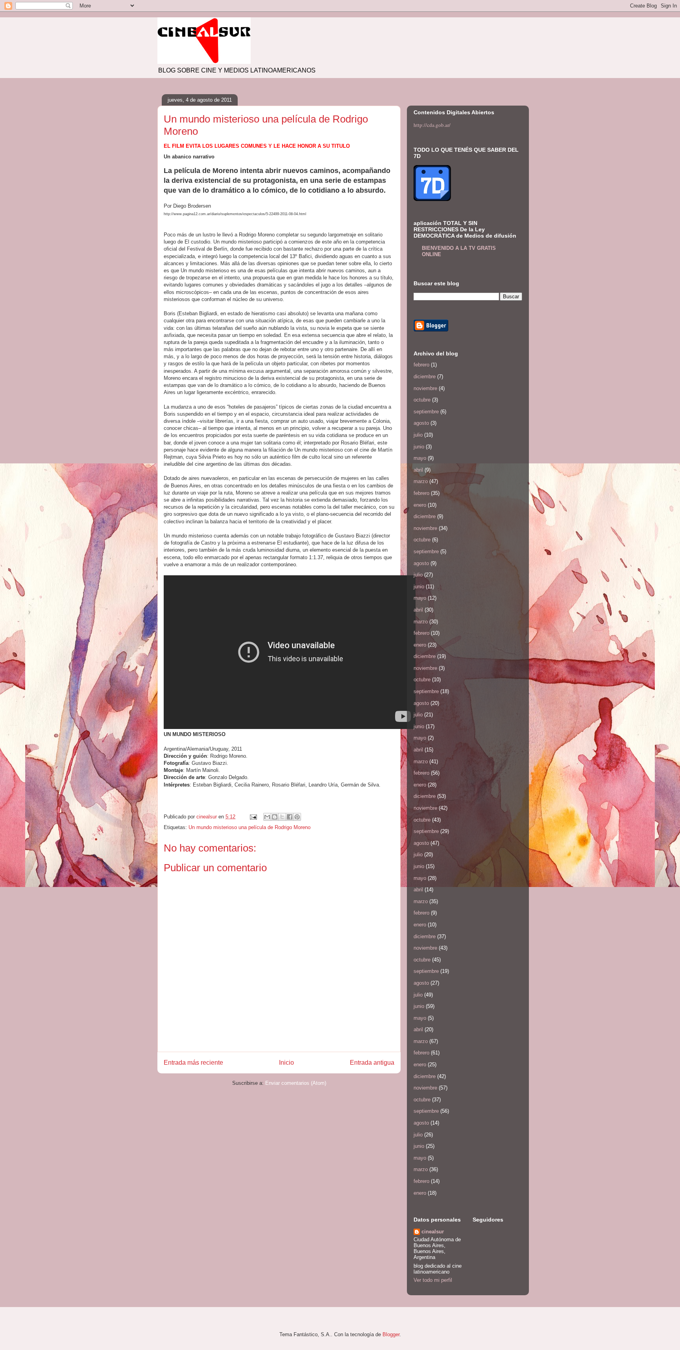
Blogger (390, 1334)
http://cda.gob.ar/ (432, 124)
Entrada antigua (372, 1062)
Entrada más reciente (193, 1062)
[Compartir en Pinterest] (297, 817)
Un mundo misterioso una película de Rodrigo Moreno (249, 827)
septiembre (426, 412)
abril (418, 470)
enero (420, 505)
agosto (421, 423)
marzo (421, 481)
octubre (422, 400)
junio (419, 447)
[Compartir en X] (282, 817)
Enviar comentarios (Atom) (295, 1083)
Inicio (286, 1062)
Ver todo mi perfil (433, 1280)
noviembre (425, 388)
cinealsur (432, 1232)
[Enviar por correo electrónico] (267, 817)
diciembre (425, 376)
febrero (421, 365)
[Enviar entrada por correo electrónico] (253, 817)
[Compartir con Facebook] (290, 817)
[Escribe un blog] (275, 817)
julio (418, 435)
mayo (420, 458)
